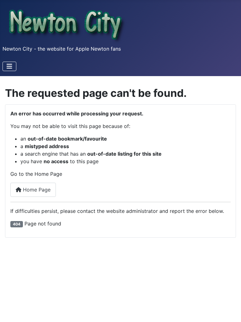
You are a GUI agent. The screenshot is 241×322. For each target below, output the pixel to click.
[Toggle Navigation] (9, 66)
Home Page (36, 189)
